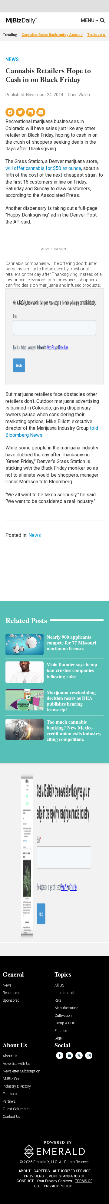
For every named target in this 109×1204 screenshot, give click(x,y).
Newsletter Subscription (21, 1071)
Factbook (10, 1094)
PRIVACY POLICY (58, 1186)
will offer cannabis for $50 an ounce (43, 168)
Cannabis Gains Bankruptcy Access (52, 35)
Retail (58, 1001)
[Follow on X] (79, 1055)
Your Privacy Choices (54, 1181)
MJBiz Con (11, 1079)
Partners (9, 1102)
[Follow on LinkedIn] (69, 1055)
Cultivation (63, 1016)
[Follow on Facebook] (59, 1055)
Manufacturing (66, 1008)
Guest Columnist (16, 1109)
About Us (10, 1056)
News (12, 59)
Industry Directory (17, 1086)
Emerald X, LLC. (45, 1162)
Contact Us (11, 1117)
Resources (11, 993)
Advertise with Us (16, 1064)
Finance (60, 1031)
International (64, 993)
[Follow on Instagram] (88, 1055)
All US (59, 985)
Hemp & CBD (64, 1023)
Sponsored (11, 1001)
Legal (58, 1038)
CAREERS (42, 1171)
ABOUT (24, 1171)
